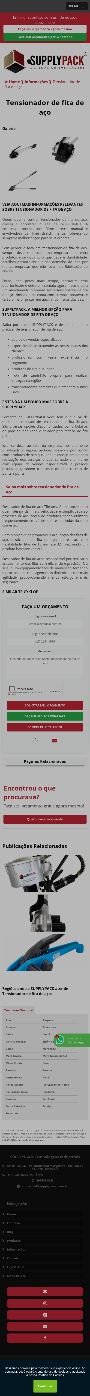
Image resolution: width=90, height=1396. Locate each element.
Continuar (45, 1386)
